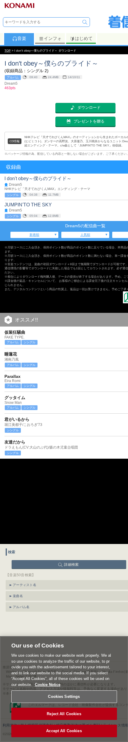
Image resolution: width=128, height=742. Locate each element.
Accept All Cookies (64, 731)
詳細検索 (71, 564)
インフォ (53, 38)
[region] (64, 689)
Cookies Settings (64, 696)
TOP (7, 50)
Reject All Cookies (64, 714)
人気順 (85, 234)
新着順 (34, 234)
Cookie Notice (47, 684)
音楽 (21, 38)
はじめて (84, 38)
